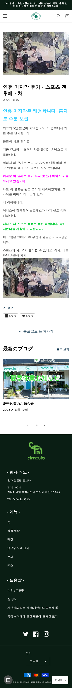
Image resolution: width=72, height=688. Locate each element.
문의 (10, 557)
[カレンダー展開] (8, 679)
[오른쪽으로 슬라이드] (44, 425)
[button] (5, 16)
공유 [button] (10, 308)
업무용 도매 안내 (18, 548)
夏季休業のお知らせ (18, 404)
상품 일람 (13, 531)
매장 (10, 539)
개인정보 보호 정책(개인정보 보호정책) (32, 608)
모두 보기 (63, 349)
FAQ (10, 565)
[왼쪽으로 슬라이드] (28, 425)
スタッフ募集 (16, 590)
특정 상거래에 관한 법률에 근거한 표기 (32, 616)
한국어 (34, 661)
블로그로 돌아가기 (38, 331)
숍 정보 (12, 599)
